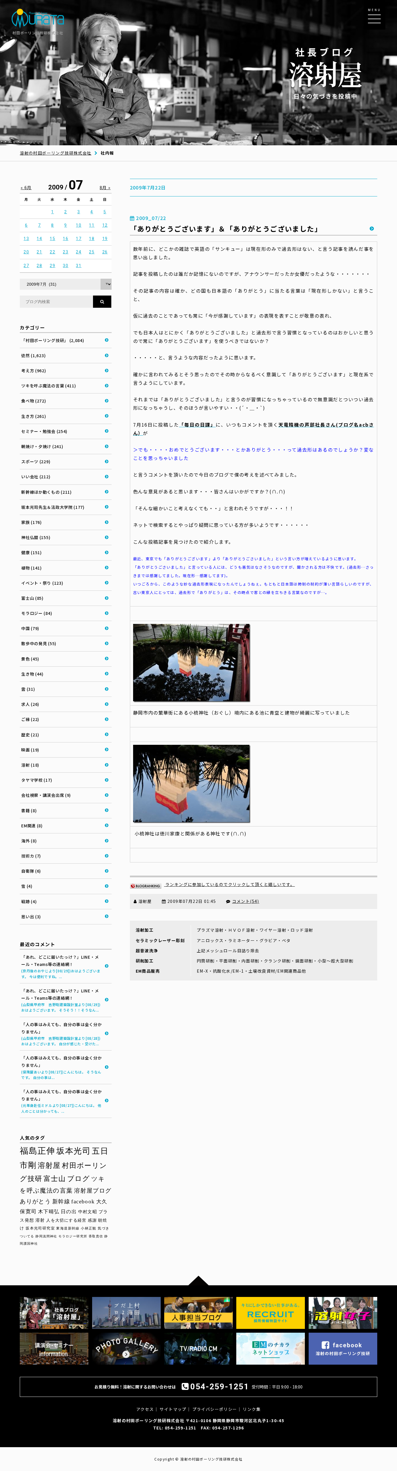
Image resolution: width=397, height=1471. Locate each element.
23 (65, 252)
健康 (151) (31, 552)
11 (91, 225)
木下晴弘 (49, 1211)
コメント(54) (245, 901)
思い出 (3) (31, 916)
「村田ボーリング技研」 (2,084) (52, 340)
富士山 (55, 1178)
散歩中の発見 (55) (38, 643)
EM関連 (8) (32, 825)
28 (39, 265)
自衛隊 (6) (31, 871)
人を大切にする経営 (66, 1220)
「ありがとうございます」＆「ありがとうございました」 (226, 228)
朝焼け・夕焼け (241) (42, 446)
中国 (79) (30, 628)
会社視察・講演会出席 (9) (46, 795)
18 (91, 238)
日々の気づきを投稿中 (325, 72)
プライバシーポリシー (214, 1409)
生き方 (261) (33, 416)
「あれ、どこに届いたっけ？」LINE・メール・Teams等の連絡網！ (60, 966)
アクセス (145, 1409)
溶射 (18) (30, 765)
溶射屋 (49, 1165)
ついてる (27, 1236)
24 (78, 252)
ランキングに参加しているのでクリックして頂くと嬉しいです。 (229, 884)
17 (78, 238)
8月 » (105, 187)
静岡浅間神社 (46, 1236)
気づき (103, 1228)
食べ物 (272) (33, 401)
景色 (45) (30, 659)
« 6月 (26, 187)
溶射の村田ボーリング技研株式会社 (55, 153)
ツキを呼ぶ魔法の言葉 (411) (48, 386)
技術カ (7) (31, 856)
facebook (83, 1201)
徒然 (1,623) (33, 355)
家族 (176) (31, 522)
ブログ (78, 1178)
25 (91, 252)
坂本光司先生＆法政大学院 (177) (53, 507)
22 (52, 252)
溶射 (40, 1220)
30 (65, 265)
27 (26, 265)
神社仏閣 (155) (35, 537)
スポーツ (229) (35, 461)
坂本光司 (73, 1150)
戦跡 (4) (29, 901)
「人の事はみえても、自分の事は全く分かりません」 (61, 1033)
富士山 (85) (32, 598)
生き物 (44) (32, 674)
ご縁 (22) (30, 719)
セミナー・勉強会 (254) (44, 431)
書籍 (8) (29, 810)
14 (39, 238)
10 (78, 225)
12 (105, 225)
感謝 (92, 1220)
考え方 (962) (33, 370)
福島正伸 (37, 1150)
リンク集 (252, 1409)
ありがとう (35, 1201)
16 (65, 238)
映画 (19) (30, 750)
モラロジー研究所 (72, 1236)
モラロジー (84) (36, 613)
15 (52, 238)
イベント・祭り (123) (42, 583)
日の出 (69, 1211)
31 (78, 265)
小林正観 (88, 1228)
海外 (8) (29, 841)
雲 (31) (28, 689)
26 (105, 252)
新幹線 (61, 1201)
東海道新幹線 (67, 1228)
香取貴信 (96, 1236)
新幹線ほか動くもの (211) (46, 492)
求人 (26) (30, 704)
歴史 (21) (30, 735)
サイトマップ (173, 1409)
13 (26, 238)
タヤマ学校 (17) (36, 780)
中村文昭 (87, 1211)
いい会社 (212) (35, 476)
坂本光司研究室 (40, 1228)
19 (105, 238)
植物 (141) (31, 568)
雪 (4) (27, 886)
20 (26, 252)
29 (52, 265)
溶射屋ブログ (92, 1190)
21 (39, 252)
